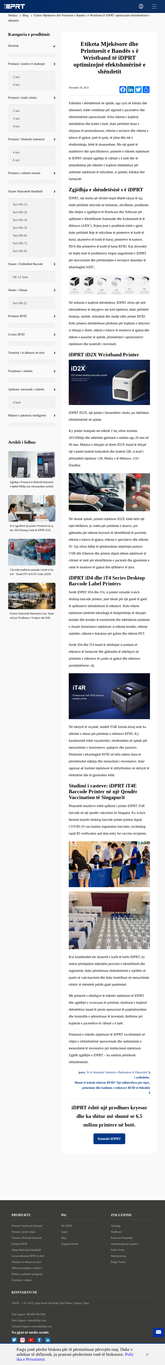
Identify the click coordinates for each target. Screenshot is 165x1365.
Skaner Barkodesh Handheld (26, 1249)
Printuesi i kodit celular (23, 1231)
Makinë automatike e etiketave (27, 1268)
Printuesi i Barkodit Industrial (27, 1237)
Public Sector (117, 1249)
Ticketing (115, 1225)
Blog (25, 15)
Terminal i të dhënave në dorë (26, 1262)
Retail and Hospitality (122, 1237)
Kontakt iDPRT (109, 1139)
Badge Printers (118, 1262)
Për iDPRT (66, 1225)
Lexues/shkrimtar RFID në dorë (28, 1255)
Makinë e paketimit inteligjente (27, 1274)
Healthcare (116, 1231)
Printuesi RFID (19, 1243)
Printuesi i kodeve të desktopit (27, 1225)
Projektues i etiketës (22, 1280)
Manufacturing (118, 1255)
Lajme (64, 1231)
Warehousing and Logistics (124, 1243)
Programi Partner (70, 1243)
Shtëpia (12, 15)
